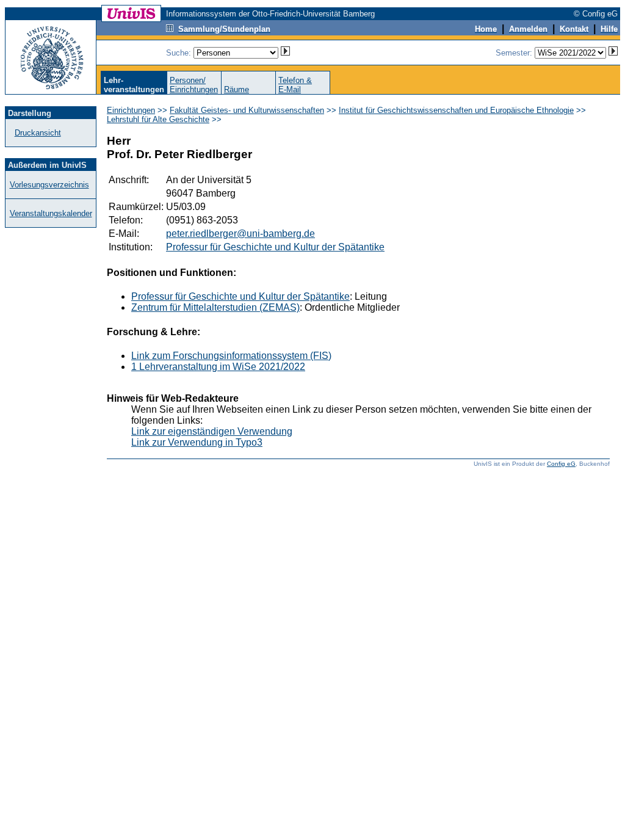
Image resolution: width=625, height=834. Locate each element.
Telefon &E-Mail (295, 85)
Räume (236, 89)
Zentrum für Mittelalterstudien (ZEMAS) (215, 307)
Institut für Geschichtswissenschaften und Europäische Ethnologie (456, 110)
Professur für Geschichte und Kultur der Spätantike (275, 247)
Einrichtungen (131, 110)
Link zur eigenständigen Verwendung (211, 431)
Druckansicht (38, 132)
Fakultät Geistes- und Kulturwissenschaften (247, 110)
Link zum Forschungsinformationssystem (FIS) (231, 355)
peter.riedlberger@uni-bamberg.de (240, 233)
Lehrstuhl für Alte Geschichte (158, 119)
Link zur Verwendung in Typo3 (196, 442)
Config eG (561, 463)
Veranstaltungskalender (51, 213)
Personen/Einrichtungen (194, 85)
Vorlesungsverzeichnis (49, 184)
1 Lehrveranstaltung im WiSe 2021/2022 (218, 366)
